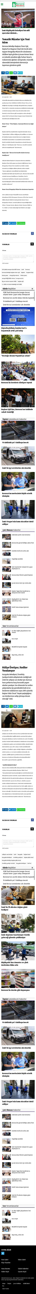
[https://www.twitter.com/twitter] (2, 1253)
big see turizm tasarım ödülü (9, 281)
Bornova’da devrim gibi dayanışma (15, 990)
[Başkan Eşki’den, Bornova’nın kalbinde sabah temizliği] (18, 397)
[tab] (32, 234)
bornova (27, 269)
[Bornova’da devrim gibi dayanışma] (18, 978)
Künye (3, 1283)
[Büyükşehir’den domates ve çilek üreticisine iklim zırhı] (18, 951)
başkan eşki (21, 281)
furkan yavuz (23, 275)
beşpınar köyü (29, 272)
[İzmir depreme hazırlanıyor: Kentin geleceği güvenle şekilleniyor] (18, 923)
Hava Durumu (5, 1269)
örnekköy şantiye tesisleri (8, 863)
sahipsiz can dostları (7, 854)
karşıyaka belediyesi (7, 857)
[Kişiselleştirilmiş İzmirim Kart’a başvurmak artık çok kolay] (18, 316)
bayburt (23, 272)
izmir (22, 269)
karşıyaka (20, 854)
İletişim (9, 1283)
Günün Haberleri (23, 1269)
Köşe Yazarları (5, 1263)
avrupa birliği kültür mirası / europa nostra (12, 278)
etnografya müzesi (14, 275)
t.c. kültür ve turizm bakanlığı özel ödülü (12, 284)
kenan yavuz (5, 275)
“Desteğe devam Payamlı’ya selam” (15, 356)
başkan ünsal (27, 854)
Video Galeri (22, 1260)
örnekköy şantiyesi (18, 857)
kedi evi (29, 863)
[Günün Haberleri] (32, 289)
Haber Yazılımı (5, 1288)
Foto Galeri (4, 1260)
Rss (3, 1286)
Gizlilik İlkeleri (26, 1283)
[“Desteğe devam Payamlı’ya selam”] (18, 344)
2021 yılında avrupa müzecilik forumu (11, 269)
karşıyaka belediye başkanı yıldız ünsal (11, 860)
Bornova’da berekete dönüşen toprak (16, 382)
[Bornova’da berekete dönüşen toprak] (18, 371)
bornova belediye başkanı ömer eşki (11, 272)
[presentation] (32, 233)
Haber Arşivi (5, 1272)
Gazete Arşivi (22, 1272)
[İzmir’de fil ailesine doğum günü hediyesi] (18, 895)
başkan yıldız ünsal (28, 857)
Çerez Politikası (17, 1283)
